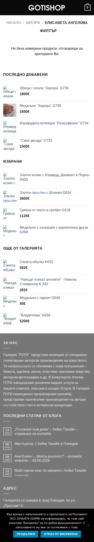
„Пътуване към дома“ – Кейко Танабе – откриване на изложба (46, 431)
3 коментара (28, 475)
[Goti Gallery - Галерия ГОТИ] (47, 7)
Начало (13, 23)
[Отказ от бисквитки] (88, 526)
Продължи (26, 534)
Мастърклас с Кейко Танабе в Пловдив (46, 444)
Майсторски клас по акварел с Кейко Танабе (50, 470)
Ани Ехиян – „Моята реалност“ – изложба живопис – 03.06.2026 (48, 458)
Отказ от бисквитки (60, 534)
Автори (33, 23)
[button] (6, 7)
